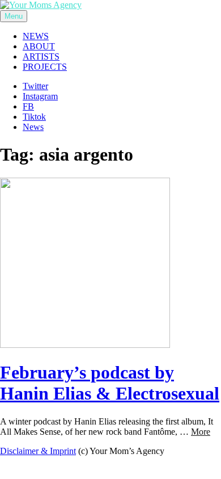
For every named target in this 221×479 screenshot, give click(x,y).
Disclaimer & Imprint (38, 451)
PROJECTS (45, 67)
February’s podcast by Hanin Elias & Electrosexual (109, 383)
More (200, 431)
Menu (14, 16)
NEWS (36, 36)
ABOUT (39, 46)
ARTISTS (41, 56)
